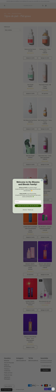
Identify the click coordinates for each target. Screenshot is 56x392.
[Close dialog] (42, 180)
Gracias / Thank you (28, 209)
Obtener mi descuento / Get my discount (28, 205)
